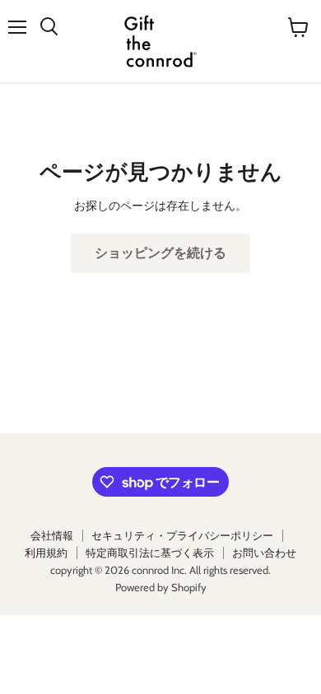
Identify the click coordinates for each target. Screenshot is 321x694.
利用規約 (46, 552)
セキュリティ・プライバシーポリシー (182, 535)
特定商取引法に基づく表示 (150, 552)
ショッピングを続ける (160, 253)
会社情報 (51, 535)
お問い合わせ (264, 552)
